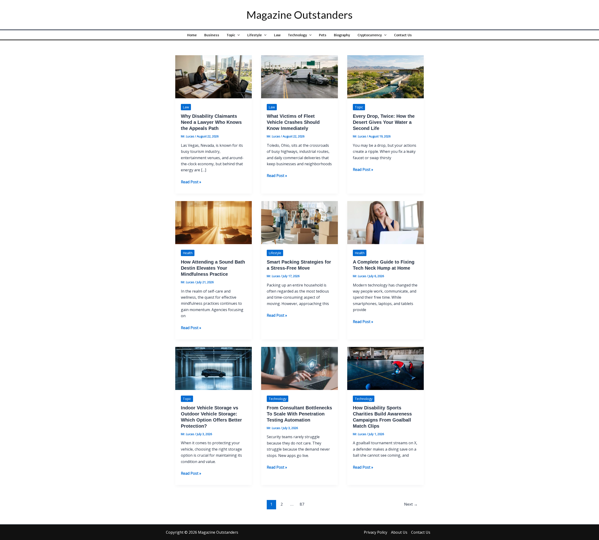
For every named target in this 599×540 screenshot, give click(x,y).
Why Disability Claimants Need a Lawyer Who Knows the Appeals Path (211, 122)
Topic (231, 35)
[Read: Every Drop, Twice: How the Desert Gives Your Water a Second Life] (385, 76)
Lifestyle (254, 35)
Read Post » (191, 182)
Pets (322, 35)
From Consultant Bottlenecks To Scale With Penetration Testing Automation (299, 413)
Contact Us (403, 35)
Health (188, 253)
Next (411, 504)
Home (192, 35)
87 (302, 504)
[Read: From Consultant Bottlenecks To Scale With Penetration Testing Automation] (299, 368)
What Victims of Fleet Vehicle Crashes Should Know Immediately (293, 122)
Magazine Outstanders (299, 14)
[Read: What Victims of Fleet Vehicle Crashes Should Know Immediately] (299, 76)
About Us (399, 532)
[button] (237, 35)
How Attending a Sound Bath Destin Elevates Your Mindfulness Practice (213, 268)
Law (277, 35)
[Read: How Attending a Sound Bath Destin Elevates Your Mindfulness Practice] (213, 222)
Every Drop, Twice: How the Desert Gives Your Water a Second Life (384, 122)
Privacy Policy (375, 532)
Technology (297, 35)
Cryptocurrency (370, 35)
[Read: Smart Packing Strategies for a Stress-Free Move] (299, 222)
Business (211, 35)
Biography (342, 35)
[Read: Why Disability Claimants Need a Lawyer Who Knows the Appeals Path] (213, 76)
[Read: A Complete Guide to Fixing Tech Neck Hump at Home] (385, 222)
